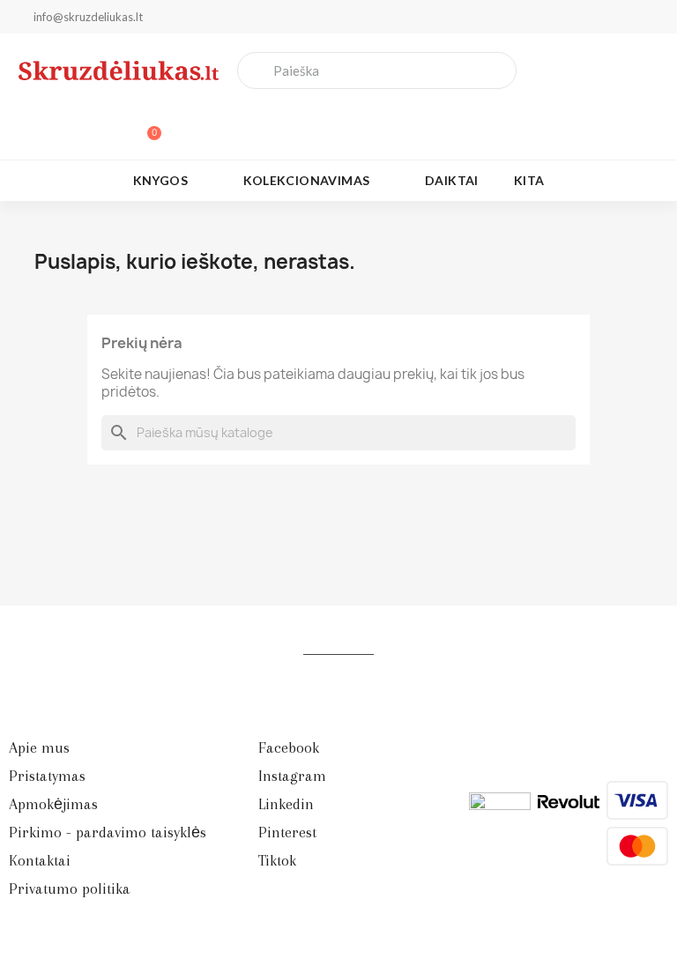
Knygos (160, 180)
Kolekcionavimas (306, 180)
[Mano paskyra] (85, 124)
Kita (529, 180)
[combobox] (377, 70)
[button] (146, 124)
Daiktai (452, 180)
